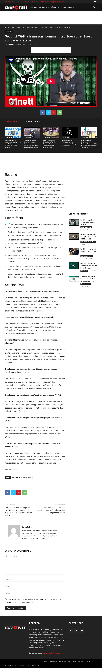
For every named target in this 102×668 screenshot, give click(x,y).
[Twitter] (91, 1)
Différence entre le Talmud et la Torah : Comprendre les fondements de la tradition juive (49, 143)
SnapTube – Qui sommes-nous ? (55, 661)
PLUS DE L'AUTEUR (33, 122)
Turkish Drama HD (86, 256)
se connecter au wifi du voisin (21, 477)
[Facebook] (87, 1)
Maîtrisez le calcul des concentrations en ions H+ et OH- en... (88, 266)
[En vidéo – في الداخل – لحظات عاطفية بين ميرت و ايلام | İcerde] (74, 251)
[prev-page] (92, 121)
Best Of (34, 2)
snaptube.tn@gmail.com (53, 653)
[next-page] (96, 121)
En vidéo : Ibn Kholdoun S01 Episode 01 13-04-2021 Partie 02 (88, 237)
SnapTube (33, 7)
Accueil (27, 2)
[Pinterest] (53, 112)
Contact (88, 661)
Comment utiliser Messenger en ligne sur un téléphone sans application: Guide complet (13, 143)
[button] (94, 7)
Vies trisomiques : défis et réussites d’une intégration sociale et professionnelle (51, 510)
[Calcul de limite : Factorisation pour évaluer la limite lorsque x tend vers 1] (70, 132)
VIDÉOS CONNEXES (13, 122)
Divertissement (44, 2)
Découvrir (55, 7)
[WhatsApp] (59, 112)
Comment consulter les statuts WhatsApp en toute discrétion (88, 279)
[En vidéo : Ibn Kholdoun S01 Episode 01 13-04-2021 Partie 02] (74, 236)
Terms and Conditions (75, 661)
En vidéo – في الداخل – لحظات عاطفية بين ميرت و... (88, 251)
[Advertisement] (51, 31)
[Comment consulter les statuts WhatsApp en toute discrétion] (74, 279)
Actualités (43, 7)
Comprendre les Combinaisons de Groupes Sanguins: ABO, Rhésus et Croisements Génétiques (89, 143)
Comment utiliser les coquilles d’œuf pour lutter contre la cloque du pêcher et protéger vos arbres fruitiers (19, 511)
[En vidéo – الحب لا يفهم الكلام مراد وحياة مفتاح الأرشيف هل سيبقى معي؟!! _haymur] (74, 222)
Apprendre (9, 137)
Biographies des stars (57, 2)
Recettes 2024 (67, 7)
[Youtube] (95, 1)
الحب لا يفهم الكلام (86, 227)
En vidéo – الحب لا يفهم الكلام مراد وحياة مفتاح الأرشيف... (88, 222)
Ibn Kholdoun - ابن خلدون (88, 241)
